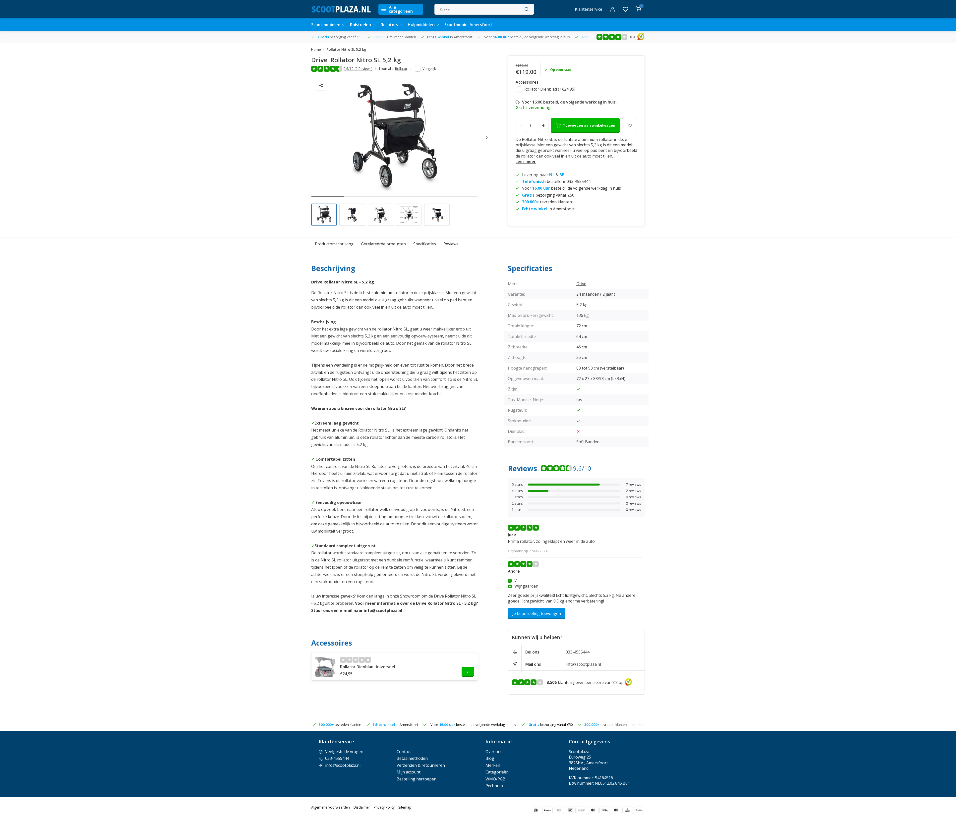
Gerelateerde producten (383, 244)
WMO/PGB (495, 779)
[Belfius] (639, 810)
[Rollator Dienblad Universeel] (325, 667)
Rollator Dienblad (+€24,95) (549, 89)
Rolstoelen (360, 24)
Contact (404, 751)
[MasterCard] (593, 810)
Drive (581, 283)
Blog (489, 758)
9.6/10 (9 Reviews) (358, 68)
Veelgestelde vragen (344, 751)
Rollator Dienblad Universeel (367, 666)
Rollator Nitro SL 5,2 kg (346, 49)
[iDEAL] (536, 810)
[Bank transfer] (559, 810)
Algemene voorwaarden (330, 807)
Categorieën (497, 772)
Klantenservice (588, 9)
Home (316, 49)
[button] (486, 137)
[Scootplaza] (341, 9)
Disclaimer (362, 807)
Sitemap (404, 807)
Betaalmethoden (412, 758)
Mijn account (408, 772)
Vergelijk (429, 68)
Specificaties (424, 244)
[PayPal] (547, 810)
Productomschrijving (334, 244)
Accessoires (527, 82)
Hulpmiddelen (421, 24)
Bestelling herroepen (416, 779)
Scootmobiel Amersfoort (468, 24)
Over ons (493, 751)
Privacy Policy (384, 807)
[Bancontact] (570, 810)
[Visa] (604, 810)
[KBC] (627, 810)
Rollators (389, 24)
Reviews (450, 244)
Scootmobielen (325, 24)
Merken (492, 765)
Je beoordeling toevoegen (536, 613)
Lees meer (526, 161)
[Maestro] (616, 810)
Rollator (401, 68)
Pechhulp (494, 785)
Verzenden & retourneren (421, 765)
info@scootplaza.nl (583, 664)
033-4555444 (578, 652)
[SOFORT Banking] (582, 810)
